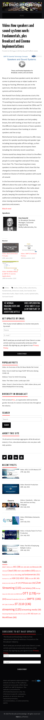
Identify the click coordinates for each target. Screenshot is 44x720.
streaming (11, 609)
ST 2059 (10, 604)
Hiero (18, 717)
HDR (15, 578)
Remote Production (13, 599)
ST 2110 (23, 604)
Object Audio (19, 294)
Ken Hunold (28, 291)
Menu (22, 16)
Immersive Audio (18, 291)
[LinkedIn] (16, 457)
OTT (29, 593)
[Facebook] (10, 457)
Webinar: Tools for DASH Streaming (14, 377)
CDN (4, 571)
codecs (29, 570)
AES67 (5, 567)
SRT (4, 604)
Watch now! (6, 208)
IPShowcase (28, 583)
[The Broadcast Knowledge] (22, 6)
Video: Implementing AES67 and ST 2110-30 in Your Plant (32, 306)
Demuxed (6, 575)
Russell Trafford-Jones (30, 51)
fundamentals (7, 291)
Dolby (20, 288)
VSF (31, 614)
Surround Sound (7, 297)
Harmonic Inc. (6, 578)
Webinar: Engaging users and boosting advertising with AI (12, 307)
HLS (31, 578)
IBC (36, 578)
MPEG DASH (12, 594)
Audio (16, 288)
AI (11, 567)
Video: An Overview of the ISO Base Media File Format (20, 367)
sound (26, 294)
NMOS (19, 594)
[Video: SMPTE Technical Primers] (29, 247)
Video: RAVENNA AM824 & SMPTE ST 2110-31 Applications (10, 274)
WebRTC (37, 614)
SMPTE (34, 599)
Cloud (12, 570)
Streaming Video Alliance (10, 614)
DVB (12, 575)
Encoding (19, 575)
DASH (38, 571)
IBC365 (5, 583)
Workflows (9, 617)
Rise (13, 400)
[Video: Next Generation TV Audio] (10, 247)
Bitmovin (37, 567)
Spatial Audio (33, 294)
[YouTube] (21, 457)
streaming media (31, 609)
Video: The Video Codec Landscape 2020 (15, 381)
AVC (23, 567)
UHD (20, 614)
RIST (24, 599)
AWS (29, 567)
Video (7, 288)
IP (18, 583)
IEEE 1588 (11, 583)
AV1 (16, 566)
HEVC (24, 578)
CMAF (20, 571)
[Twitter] (4, 457)
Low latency (28, 588)
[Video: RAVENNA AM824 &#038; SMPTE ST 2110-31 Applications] (10, 265)
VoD (25, 614)
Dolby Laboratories (29, 288)
